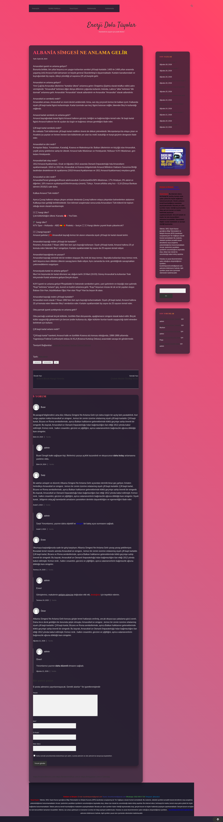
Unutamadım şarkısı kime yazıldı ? (172, 112)
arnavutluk (47, 362)
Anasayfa (35, 8)
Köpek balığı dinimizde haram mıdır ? (173, 81)
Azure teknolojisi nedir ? (168, 62)
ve (56, 362)
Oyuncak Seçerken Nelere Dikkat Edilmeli (72, 345)
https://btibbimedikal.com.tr (68, 777)
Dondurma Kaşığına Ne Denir (170, 331)
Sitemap (106, 777)
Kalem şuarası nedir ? (167, 119)
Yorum (35, 693)
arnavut (37, 362)
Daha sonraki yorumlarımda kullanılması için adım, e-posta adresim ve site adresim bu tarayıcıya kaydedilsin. (74, 756)
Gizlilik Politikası (54, 8)
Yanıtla (48, 437)
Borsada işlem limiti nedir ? (169, 125)
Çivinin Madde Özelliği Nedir (124, 379)
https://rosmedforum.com (44, 777)
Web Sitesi (37, 744)
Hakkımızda (91, 8)
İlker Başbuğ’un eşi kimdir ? (169, 68)
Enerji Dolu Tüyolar (111, 25)
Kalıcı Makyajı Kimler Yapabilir (170, 319)
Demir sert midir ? (166, 74)
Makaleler (43, 357)
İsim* (35, 721)
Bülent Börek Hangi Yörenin (50, 379)
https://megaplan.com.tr (91, 777)
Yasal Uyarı (74, 8)
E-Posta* (36, 733)
